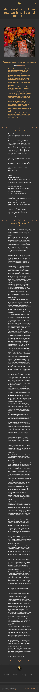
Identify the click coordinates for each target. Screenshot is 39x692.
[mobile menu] (35, 3)
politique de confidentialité (12, 689)
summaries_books (21, 65)
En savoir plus (26, 688)
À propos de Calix (33, 674)
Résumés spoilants (6, 674)
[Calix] (19, 3)
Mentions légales (15, 674)
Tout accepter (33, 688)
